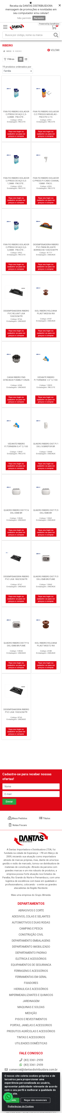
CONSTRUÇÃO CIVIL (31, 934)
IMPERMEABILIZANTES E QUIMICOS (31, 995)
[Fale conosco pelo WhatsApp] (8, 1097)
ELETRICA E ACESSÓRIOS (31, 958)
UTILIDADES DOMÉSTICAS (31, 1043)
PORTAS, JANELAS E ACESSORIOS (31, 1025)
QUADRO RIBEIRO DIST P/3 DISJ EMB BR (46, 511)
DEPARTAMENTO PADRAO (31, 952)
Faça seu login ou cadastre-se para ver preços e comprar (16, 133)
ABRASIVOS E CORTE (31, 910)
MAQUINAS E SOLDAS (31, 1007)
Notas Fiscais (19, 825)
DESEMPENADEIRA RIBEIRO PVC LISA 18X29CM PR (16, 577)
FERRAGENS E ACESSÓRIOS (31, 970)
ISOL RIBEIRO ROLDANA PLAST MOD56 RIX (46, 312)
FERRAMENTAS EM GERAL (31, 976)
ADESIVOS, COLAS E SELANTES (31, 916)
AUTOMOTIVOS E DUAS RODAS (31, 922)
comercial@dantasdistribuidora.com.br (33, 1069)
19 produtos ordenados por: (17, 66)
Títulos (46, 818)
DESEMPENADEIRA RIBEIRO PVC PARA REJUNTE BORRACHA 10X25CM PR (46, 247)
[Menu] (5, 27)
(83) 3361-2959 (33, 1064)
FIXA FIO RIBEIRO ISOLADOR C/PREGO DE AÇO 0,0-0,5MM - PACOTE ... (16, 247)
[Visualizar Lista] (26, 59)
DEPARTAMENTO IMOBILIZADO (31, 946)
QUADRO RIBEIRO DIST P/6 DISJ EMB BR (16, 511)
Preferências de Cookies (21, 1106)
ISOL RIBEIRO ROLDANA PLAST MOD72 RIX (46, 644)
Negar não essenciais (35, 1100)
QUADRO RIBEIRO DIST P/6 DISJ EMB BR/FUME (16, 644)
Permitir (39, 18)
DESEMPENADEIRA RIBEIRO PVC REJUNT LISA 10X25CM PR (16, 313)
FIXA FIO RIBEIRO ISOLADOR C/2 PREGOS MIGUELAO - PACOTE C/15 (46, 114)
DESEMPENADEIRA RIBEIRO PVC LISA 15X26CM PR (16, 710)
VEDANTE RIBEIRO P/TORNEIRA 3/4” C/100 (16, 445)
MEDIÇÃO (31, 1013)
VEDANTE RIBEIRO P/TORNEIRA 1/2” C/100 (46, 378)
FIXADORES (31, 983)
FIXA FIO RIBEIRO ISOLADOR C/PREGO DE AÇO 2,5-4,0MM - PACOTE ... (16, 114)
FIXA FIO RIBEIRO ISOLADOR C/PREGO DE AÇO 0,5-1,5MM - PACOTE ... (16, 181)
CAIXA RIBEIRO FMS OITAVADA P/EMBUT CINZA (16, 378)
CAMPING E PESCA (31, 928)
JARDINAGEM (31, 1001)
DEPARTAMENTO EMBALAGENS (31, 940)
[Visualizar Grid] (20, 59)
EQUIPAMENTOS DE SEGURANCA (31, 964)
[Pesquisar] (56, 35)
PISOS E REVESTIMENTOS (31, 1019)
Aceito (12, 1100)
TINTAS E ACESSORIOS (31, 1037)
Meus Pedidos (19, 818)
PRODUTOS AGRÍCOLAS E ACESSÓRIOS (31, 1031)
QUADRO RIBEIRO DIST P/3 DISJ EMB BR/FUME (46, 577)
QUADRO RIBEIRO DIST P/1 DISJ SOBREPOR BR (46, 445)
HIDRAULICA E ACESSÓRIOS (31, 989)
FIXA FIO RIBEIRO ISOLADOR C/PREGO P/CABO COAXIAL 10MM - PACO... (46, 181)
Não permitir (24, 18)
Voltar (54, 50)
